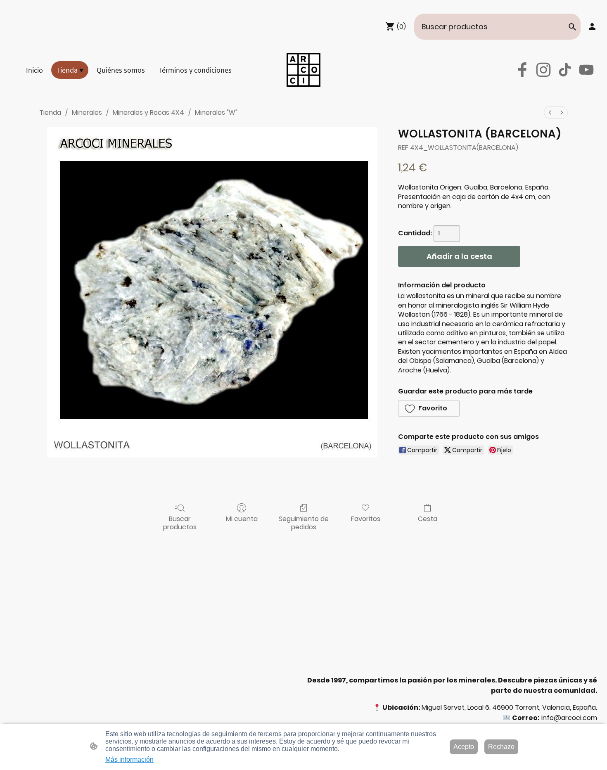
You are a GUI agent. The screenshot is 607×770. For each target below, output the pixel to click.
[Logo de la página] (303, 70)
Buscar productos (180, 522)
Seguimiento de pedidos (304, 522)
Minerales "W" (216, 112)
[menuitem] (550, 112)
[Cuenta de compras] (592, 26)
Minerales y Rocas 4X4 (148, 112)
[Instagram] (543, 69)
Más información (129, 759)
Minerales (87, 112)
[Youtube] (586, 69)
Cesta (427, 518)
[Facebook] (522, 69)
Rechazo (501, 746)
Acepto (463, 746)
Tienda (50, 112)
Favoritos (365, 518)
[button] (572, 27)
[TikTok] (564, 69)
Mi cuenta (242, 518)
